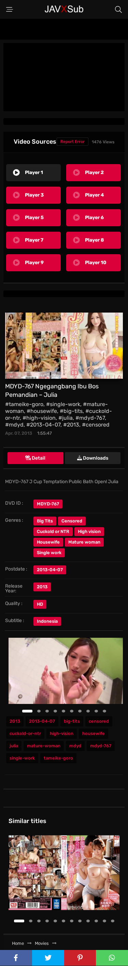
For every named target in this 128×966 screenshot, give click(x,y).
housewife (93, 733)
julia (14, 745)
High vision (89, 531)
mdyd (75, 745)
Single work (49, 552)
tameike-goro (58, 758)
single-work (22, 758)
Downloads (95, 458)
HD (40, 604)
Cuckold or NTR (53, 531)
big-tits (72, 721)
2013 (42, 586)
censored (99, 721)
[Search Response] (118, 9)
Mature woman (84, 542)
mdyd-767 (100, 745)
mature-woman (43, 745)
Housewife (48, 542)
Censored (71, 520)
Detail (38, 458)
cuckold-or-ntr (25, 733)
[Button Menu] (9, 9)
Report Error (72, 141)
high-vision (61, 733)
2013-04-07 (42, 721)
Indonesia (47, 621)
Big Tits (45, 520)
